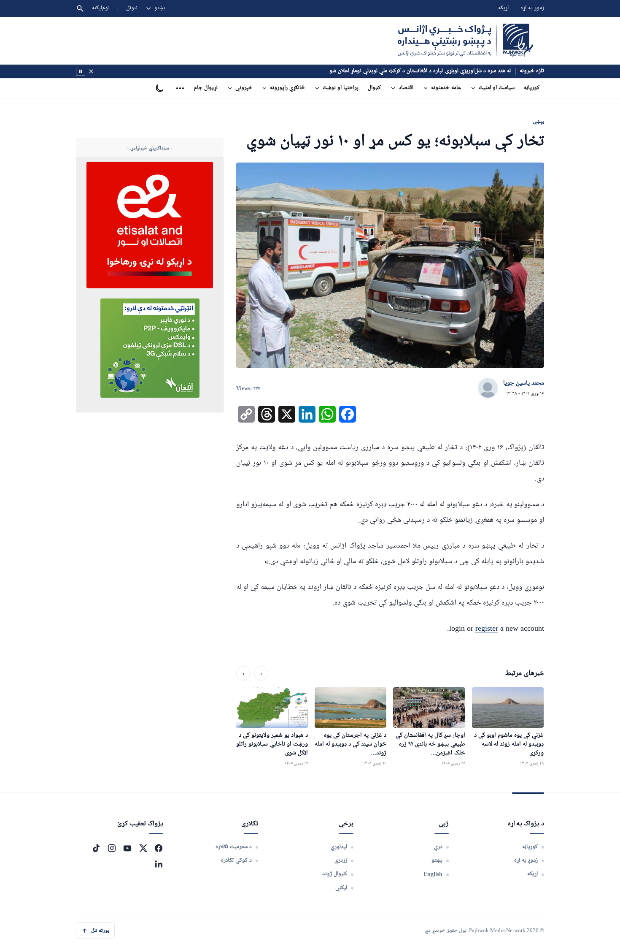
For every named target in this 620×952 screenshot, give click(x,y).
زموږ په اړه (532, 8)
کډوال (374, 88)
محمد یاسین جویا (523, 383)
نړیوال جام (206, 88)
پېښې (538, 121)
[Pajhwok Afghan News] (465, 40)
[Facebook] (158, 848)
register (486, 628)
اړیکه (503, 8)
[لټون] (80, 8)
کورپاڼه (531, 88)
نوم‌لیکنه (101, 8)
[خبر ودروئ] (80, 71)
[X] (143, 848)
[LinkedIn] (158, 863)
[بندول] (91, 71)
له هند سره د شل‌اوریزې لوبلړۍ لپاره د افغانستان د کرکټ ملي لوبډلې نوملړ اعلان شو (420, 71)
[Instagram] (111, 848)
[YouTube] (127, 848)
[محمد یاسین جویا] (488, 388)
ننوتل (131, 8)
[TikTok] (96, 848)
